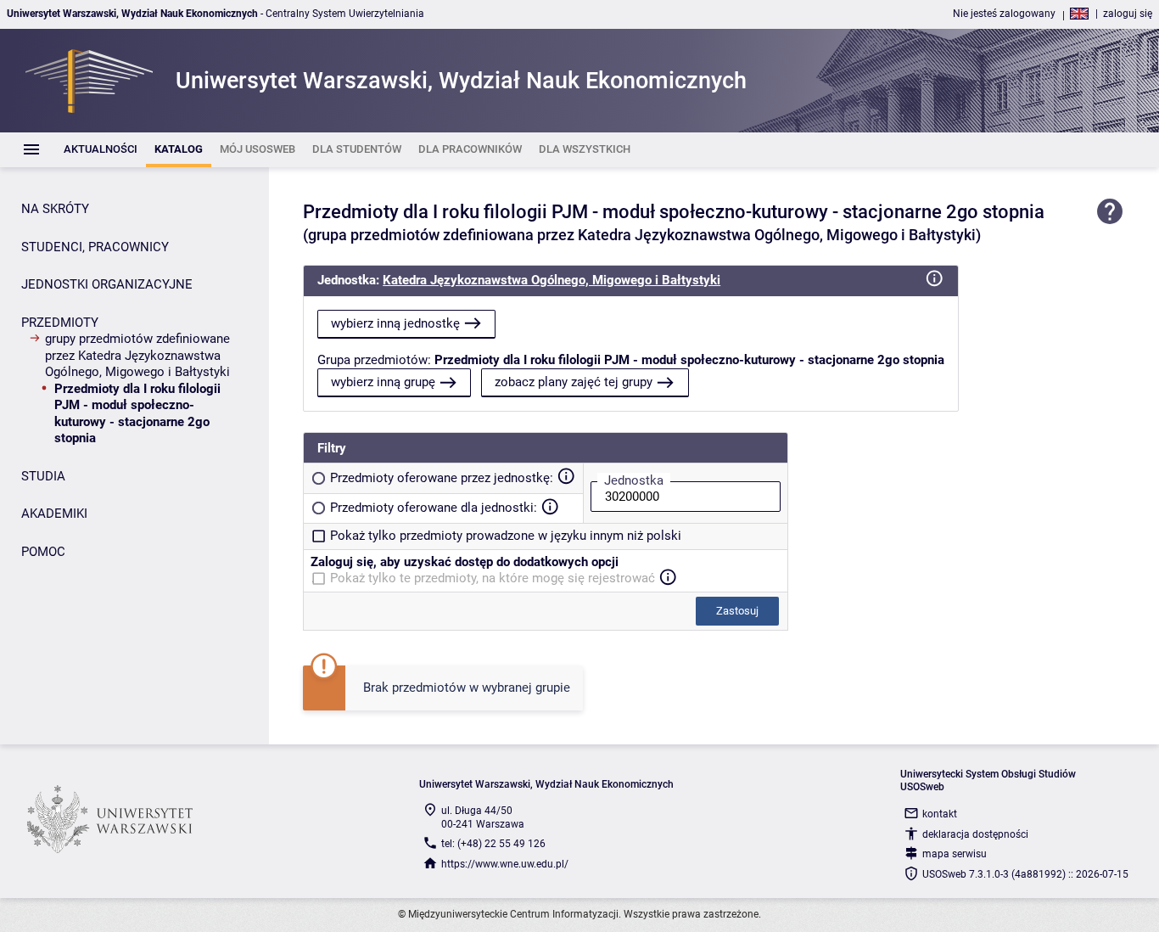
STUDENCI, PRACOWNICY (95, 247)
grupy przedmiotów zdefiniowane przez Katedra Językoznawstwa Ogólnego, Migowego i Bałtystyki (137, 355)
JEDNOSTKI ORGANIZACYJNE (107, 284)
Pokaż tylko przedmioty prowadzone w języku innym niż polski (505, 535)
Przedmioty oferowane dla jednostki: (433, 507)
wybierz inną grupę (383, 382)
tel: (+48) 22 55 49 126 (493, 844)
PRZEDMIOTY (59, 322)
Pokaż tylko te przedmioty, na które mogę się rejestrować (492, 578)
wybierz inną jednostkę (395, 323)
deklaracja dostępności (975, 834)
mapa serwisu (954, 854)
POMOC (43, 551)
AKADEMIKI (54, 513)
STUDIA (43, 476)
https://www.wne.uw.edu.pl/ (504, 864)
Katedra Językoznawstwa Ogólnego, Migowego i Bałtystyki (551, 280)
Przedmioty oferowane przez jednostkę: (442, 478)
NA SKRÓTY (55, 208)
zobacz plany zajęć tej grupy (573, 382)
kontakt (939, 814)
